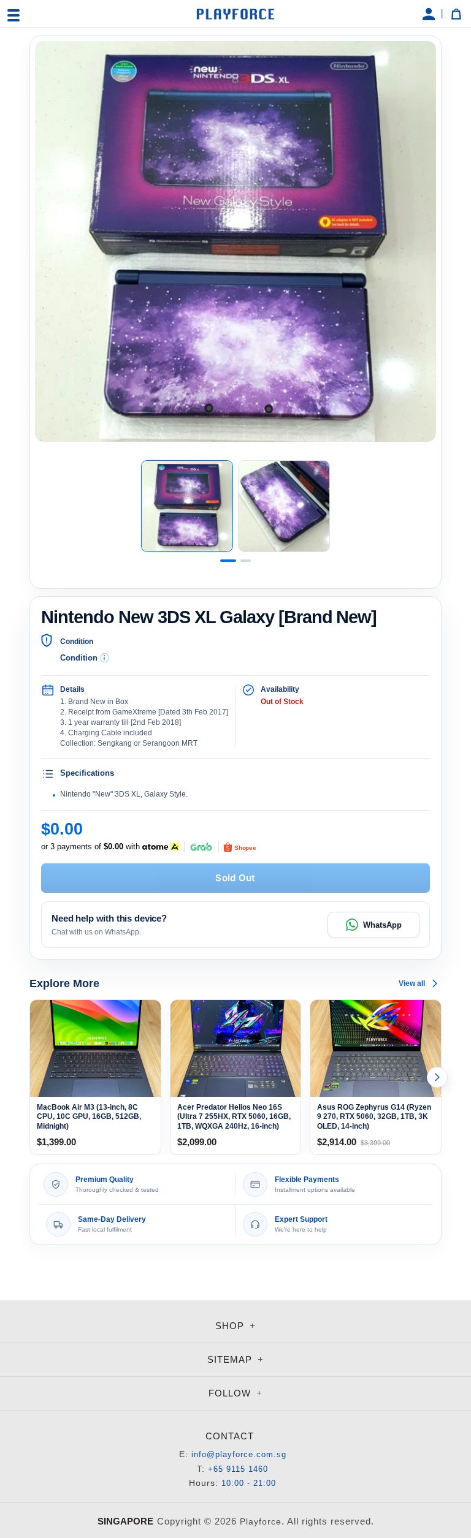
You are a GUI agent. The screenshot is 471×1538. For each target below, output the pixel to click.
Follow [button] (231, 1393)
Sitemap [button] (231, 1359)
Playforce (260, 1521)
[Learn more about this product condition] (104, 657)
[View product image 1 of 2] (187, 506)
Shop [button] (231, 1325)
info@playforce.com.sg (238, 1454)
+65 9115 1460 (238, 1469)
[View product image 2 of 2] (284, 506)
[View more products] (437, 1077)
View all (412, 983)
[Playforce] (235, 14)
